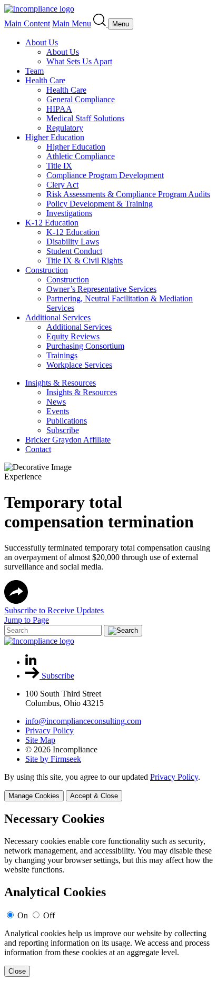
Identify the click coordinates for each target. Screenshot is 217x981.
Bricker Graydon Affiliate (68, 439)
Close (17, 971)
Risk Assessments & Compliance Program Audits (128, 194)
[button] (16, 600)
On (22, 915)
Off (49, 915)
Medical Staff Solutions (85, 118)
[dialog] (108, 786)
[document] (108, 894)
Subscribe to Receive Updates (54, 610)
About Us (41, 42)
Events (57, 411)
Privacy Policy (49, 730)
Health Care (45, 80)
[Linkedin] (30, 662)
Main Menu (71, 23)
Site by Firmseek (53, 758)
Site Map (40, 739)
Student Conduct (74, 251)
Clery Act (62, 184)
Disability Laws (72, 241)
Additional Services (58, 317)
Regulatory (64, 127)
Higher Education (54, 137)
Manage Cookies (34, 796)
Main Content (27, 23)
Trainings (61, 355)
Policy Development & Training (99, 203)
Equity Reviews (73, 336)
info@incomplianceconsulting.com (83, 721)
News (56, 401)
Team (34, 70)
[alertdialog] (108, 894)
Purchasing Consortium (85, 345)
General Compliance (80, 99)
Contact (38, 449)
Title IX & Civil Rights (84, 260)
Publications (66, 420)
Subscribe (62, 430)
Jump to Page (26, 619)
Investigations (69, 213)
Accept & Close (94, 796)
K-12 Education (51, 222)
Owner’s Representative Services (101, 289)
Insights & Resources (60, 382)
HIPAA (59, 108)
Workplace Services (79, 364)
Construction (46, 270)
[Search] (100, 23)
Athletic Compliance (80, 156)
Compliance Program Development (105, 175)
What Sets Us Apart (79, 61)
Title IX (59, 165)
